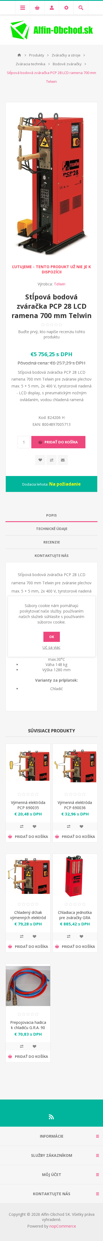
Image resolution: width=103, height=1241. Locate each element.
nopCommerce (62, 1226)
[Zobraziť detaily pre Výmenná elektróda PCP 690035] (28, 766)
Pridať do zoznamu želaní (40, 460)
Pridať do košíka (61, 442)
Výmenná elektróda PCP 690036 (75, 805)
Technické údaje (51, 528)
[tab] (51, 515)
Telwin (59, 284)
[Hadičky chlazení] (28, 986)
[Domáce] (19, 55)
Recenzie (51, 542)
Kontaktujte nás (52, 555)
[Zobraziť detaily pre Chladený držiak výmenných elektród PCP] (28, 876)
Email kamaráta (63, 460)
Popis (51, 515)
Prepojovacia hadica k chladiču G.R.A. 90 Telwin (28, 1027)
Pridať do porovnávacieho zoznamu (22, 826)
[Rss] (51, 1116)
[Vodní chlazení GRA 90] (75, 876)
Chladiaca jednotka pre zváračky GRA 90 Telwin (75, 917)
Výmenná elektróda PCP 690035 (28, 805)
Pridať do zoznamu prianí (34, 826)
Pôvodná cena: (33, 363)
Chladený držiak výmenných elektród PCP (28, 917)
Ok (51, 636)
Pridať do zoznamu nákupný (51, 460)
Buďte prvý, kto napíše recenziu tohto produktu (51, 334)
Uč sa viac (51, 647)
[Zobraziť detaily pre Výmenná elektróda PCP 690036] (75, 766)
